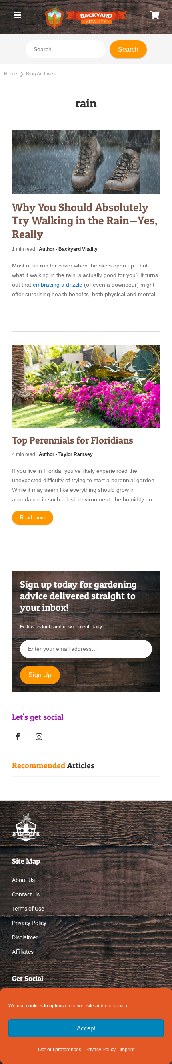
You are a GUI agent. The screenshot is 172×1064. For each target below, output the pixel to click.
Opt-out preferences (59, 1049)
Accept (86, 1028)
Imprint (127, 1049)
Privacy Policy (100, 1049)
